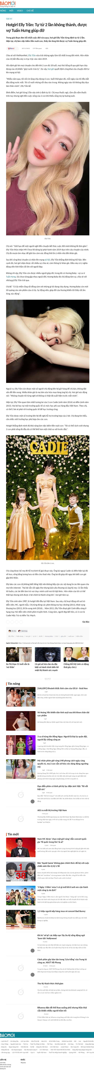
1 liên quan (49, 770)
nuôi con (71, 636)
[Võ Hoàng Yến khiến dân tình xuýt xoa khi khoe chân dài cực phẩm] (20, 721)
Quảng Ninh (72, 1052)
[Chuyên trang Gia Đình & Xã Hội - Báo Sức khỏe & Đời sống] (66, 670)
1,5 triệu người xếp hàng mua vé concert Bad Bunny (61, 911)
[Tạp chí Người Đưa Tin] (37, 674)
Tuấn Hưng (11, 277)
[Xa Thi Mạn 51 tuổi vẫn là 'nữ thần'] (19, 654)
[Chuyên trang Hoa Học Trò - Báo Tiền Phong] (38, 869)
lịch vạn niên (25, 1041)
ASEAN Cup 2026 (67, 1041)
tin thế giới (79, 1044)
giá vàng (70, 1044)
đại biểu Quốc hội (60, 1044)
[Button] (16, 49)
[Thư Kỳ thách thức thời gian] (20, 992)
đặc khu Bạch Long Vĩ (30, 1050)
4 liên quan (49, 792)
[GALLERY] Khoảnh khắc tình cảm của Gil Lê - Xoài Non (62, 688)
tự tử (34, 636)
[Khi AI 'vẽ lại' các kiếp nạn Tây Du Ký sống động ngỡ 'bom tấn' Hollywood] (20, 944)
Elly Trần (32, 55)
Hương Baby (49, 636)
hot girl (51, 69)
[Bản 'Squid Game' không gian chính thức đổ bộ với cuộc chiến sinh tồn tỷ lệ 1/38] (20, 871)
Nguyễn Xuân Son (16, 1044)
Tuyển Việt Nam (42, 1052)
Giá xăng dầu (14, 1041)
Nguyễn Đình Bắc (88, 1041)
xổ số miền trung (54, 1041)
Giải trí (9, 19)
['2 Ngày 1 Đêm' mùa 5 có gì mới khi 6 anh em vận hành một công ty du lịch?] (20, 895)
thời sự (25, 1044)
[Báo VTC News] (40, 845)
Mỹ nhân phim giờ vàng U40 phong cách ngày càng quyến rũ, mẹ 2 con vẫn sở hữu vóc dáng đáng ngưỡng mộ (62, 764)
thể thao (50, 1044)
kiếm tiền (79, 636)
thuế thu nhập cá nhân (37, 1044)
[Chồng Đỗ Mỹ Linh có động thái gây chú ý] (76, 654)
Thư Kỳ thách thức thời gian (50, 984)
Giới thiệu (3, 1062)
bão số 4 (44, 1041)
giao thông (4, 1044)
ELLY (56, 636)
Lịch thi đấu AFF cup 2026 (20, 1052)
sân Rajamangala (16, 1050)
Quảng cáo (3, 1068)
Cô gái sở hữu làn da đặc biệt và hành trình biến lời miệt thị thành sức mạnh (47, 667)
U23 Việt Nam (54, 1047)
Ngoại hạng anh (13, 1047)
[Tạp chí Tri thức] (39, 793)
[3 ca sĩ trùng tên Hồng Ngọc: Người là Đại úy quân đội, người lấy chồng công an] (20, 745)
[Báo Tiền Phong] (39, 987)
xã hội (47, 260)
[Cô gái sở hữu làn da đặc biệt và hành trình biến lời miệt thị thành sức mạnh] (48, 654)
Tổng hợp (23, 1062)
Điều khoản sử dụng (5, 1064)
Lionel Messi (64, 1047)
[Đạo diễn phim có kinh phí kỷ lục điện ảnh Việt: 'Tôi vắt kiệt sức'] (20, 794)
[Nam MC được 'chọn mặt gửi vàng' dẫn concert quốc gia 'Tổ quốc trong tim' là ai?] (20, 847)
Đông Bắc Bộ (5, 1050)
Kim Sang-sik (75, 1047)
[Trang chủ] (7, 4)
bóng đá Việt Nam (42, 1047)
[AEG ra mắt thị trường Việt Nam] (20, 819)
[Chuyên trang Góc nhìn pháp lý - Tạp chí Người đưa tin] (39, 770)
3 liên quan (53, 845)
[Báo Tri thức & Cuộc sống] (40, 692)
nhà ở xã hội (35, 1041)
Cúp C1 (33, 1052)
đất (75, 1041)
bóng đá (3, 1047)
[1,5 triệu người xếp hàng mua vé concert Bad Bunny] (20, 919)
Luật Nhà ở (4, 1041)
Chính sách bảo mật (5, 1066)
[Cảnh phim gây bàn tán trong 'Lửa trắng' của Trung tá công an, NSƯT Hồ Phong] (20, 968)
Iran (80, 1041)
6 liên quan (45, 813)
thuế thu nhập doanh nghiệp (58, 1052)
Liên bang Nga (5, 1052)
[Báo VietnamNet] (11, 48)
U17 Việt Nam (44, 1050)
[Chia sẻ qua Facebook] (8, 622)
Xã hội (32, 1047)
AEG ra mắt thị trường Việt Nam (52, 810)
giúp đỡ (63, 636)
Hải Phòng (81, 1052)
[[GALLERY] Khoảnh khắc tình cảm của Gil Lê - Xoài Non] (20, 697)
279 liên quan (37, 48)
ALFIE (40, 636)
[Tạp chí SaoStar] (8, 670)
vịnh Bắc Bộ (24, 1047)
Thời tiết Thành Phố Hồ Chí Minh (60, 1050)
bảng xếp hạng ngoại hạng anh (82, 1050)
